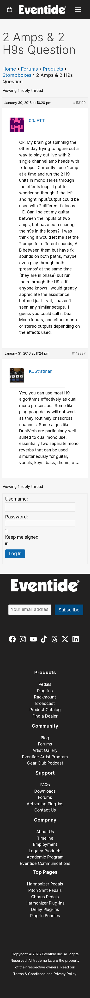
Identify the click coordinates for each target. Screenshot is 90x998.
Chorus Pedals (45, 897)
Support (45, 773)
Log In (15, 553)
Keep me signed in (21, 540)
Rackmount (45, 697)
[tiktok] (45, 639)
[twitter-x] (66, 639)
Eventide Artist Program (45, 757)
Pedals (45, 684)
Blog (45, 737)
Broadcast (45, 703)
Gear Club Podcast (45, 763)
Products (53, 69)
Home (9, 69)
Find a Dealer (45, 716)
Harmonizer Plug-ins (45, 903)
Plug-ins (45, 690)
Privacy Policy (65, 974)
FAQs (45, 784)
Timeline (45, 838)
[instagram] (24, 639)
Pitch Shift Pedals (45, 890)
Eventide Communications (45, 863)
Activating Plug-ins (45, 804)
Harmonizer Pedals (45, 884)
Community (45, 726)
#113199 (79, 102)
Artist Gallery (45, 750)
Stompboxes (16, 75)
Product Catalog (45, 709)
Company (45, 820)
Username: (16, 499)
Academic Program (45, 857)
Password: (16, 517)
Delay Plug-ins (45, 909)
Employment (45, 844)
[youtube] (34, 639)
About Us (45, 831)
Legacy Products (45, 850)
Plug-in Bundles (45, 915)
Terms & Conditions (29, 974)
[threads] (55, 639)
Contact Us (45, 810)
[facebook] (13, 639)
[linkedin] (76, 639)
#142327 (79, 353)
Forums (29, 69)
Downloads (45, 791)
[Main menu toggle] (78, 10)
